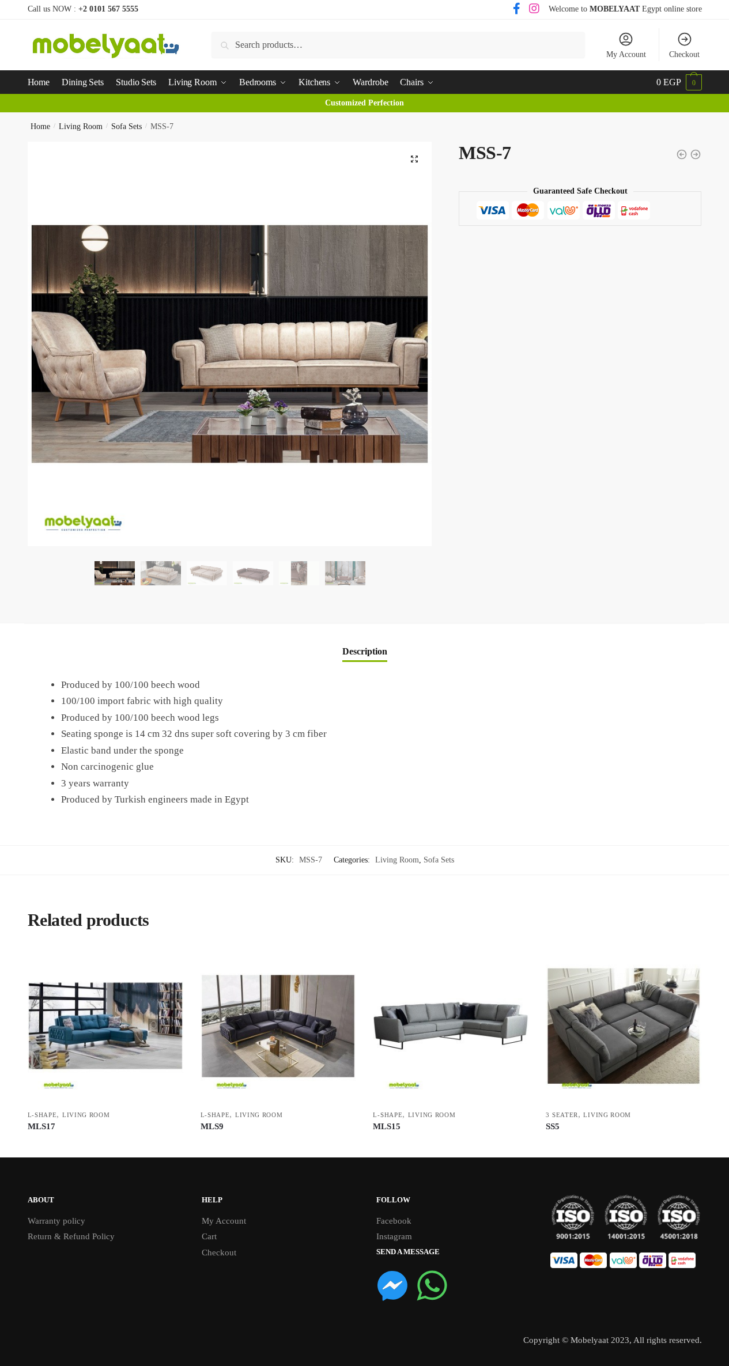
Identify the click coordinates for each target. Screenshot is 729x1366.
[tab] (364, 642)
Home (40, 126)
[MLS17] (105, 1026)
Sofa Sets (126, 126)
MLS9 (212, 1126)
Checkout (684, 54)
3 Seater (562, 1114)
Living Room (81, 126)
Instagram (394, 1236)
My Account (626, 54)
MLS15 (387, 1126)
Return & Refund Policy (71, 1236)
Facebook (393, 1220)
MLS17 (41, 1126)
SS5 (553, 1126)
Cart (209, 1236)
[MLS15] (450, 1026)
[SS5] (623, 1026)
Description (364, 651)
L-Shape (42, 1114)
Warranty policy (56, 1220)
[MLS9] (278, 1026)
